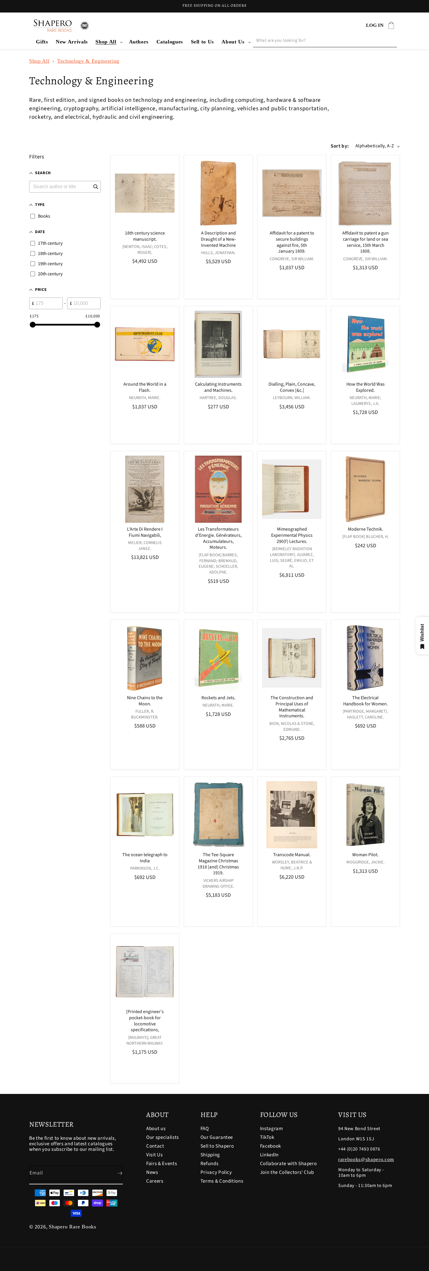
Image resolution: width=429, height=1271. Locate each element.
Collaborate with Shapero (288, 1163)
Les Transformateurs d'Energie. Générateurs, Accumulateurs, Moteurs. (218, 538)
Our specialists (162, 1137)
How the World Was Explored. (365, 387)
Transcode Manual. (292, 855)
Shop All (105, 42)
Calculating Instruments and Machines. (218, 387)
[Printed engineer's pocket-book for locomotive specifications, (145, 1021)
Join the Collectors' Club (287, 1172)
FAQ (204, 1129)
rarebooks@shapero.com (366, 1159)
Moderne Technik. (365, 529)
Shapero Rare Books (72, 1227)
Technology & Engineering (88, 61)
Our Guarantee (216, 1137)
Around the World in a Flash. (144, 387)
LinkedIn (269, 1154)
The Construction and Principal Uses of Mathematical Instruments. (292, 707)
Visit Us (154, 1154)
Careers (154, 1181)
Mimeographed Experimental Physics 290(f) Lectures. (292, 535)
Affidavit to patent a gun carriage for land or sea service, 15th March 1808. (365, 242)
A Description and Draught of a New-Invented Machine (218, 239)
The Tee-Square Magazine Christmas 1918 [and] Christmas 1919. (218, 864)
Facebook (270, 1146)
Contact (155, 1146)
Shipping (210, 1154)
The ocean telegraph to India (145, 858)
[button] (108, 42)
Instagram (271, 1129)
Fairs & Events (161, 1163)
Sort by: (340, 146)
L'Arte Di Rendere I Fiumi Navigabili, (145, 532)
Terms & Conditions (221, 1181)
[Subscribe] (115, 1173)
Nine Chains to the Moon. (145, 701)
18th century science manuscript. (145, 236)
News (152, 1172)
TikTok (267, 1137)
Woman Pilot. (365, 855)
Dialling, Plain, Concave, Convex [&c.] (291, 387)
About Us (233, 42)
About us (155, 1129)
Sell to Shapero (217, 1146)
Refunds (209, 1163)
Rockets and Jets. (218, 698)
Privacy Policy (216, 1172)
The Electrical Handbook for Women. (365, 701)
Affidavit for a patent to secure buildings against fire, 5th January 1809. (292, 242)
